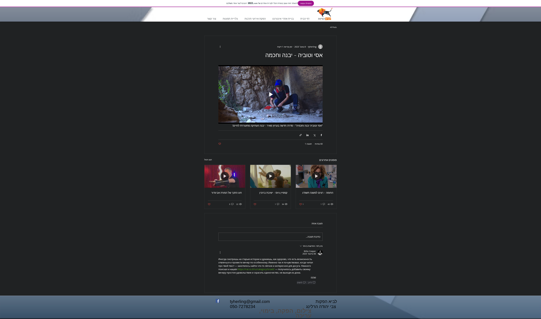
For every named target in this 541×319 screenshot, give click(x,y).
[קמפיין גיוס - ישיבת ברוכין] (270, 176)
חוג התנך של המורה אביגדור (226, 192)
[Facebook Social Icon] (218, 301)
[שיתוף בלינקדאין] (307, 135)
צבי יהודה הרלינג (321, 306)
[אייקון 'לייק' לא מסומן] (314, 282)
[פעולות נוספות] (220, 46)
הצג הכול (208, 159)
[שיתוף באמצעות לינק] (300, 135)
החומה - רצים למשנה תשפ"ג (317, 192)
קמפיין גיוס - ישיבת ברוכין (273, 192)
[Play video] (270, 94)
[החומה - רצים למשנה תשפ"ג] (316, 176)
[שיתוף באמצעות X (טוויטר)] (314, 135)
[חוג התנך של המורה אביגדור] (224, 176)
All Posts (333, 27)
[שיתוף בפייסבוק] (321, 135)
